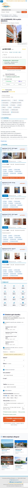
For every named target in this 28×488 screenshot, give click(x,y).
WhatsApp (9, 81)
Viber (21, 81)
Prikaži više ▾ (4, 141)
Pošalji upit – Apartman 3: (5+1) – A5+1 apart (14, 243)
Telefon (8, 384)
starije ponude (6, 484)
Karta (9, 84)
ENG (12, 395)
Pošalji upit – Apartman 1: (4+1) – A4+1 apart (14, 177)
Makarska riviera (18, 485)
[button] (14, 91)
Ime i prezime (7, 372)
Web (20, 84)
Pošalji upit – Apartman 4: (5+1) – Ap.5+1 (13, 278)
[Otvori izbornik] (1, 1)
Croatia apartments (17, 484)
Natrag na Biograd (6, 95)
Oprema (5, 161)
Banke (23, 484)
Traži (24, 12)
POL (16, 398)
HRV (4, 395)
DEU (16, 395)
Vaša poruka (9, 400)
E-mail (5, 378)
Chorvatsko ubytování (11, 485)
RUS (12, 398)
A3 (14, 52)
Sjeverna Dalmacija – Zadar (6, 14)
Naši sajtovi (11, 484)
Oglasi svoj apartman (16, 482)
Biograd (14, 14)
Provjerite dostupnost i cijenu (14, 67)
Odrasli (5, 357)
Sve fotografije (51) (23, 43)
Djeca (7, 363)
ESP (4, 398)
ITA (20, 395)
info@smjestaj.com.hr (14, 479)
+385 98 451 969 (8, 79)
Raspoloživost (13, 161)
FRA (8, 398)
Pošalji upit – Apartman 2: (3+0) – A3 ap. (13, 209)
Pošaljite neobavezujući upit (15, 419)
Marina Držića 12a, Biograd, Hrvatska (10, 23)
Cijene (20, 161)
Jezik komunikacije (11, 393)
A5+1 (16, 52)
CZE (8, 395)
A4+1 (11, 52)
